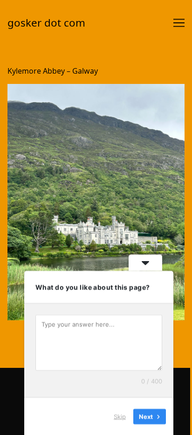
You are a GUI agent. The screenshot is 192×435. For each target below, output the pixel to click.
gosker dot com (46, 22)
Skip (120, 416)
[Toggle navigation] (179, 22)
